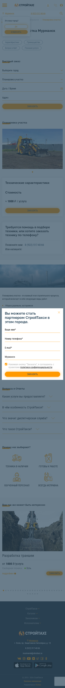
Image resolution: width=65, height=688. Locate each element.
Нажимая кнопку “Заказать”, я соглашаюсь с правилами (31, 366)
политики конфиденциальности (36, 367)
